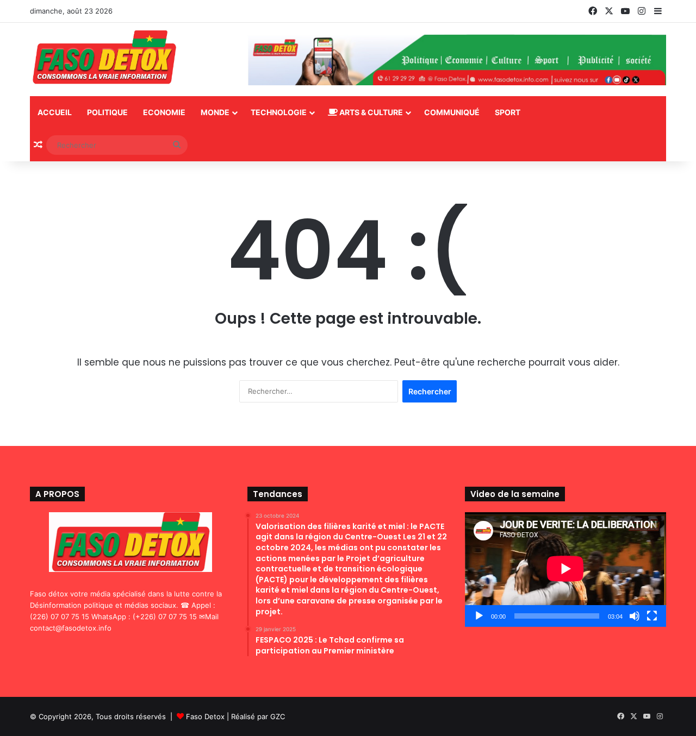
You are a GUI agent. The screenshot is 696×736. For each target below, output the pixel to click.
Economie (164, 112)
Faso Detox (205, 716)
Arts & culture (370, 112)
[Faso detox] (104, 58)
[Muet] (634, 616)
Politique (107, 112)
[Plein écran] (652, 616)
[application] (565, 569)
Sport (507, 112)
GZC (277, 716)
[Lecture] (479, 616)
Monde (215, 112)
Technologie (279, 112)
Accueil (55, 112)
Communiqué (452, 112)
